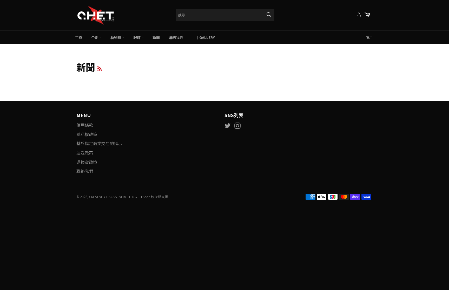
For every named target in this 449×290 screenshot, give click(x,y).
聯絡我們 (176, 37)
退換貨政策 (86, 162)
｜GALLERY (203, 37)
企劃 (95, 37)
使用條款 (84, 125)
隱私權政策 (86, 134)
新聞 (156, 37)
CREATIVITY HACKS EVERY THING (113, 196)
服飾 (137, 37)
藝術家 (116, 37)
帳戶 (369, 37)
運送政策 (84, 153)
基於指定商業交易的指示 (99, 143)
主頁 (78, 37)
